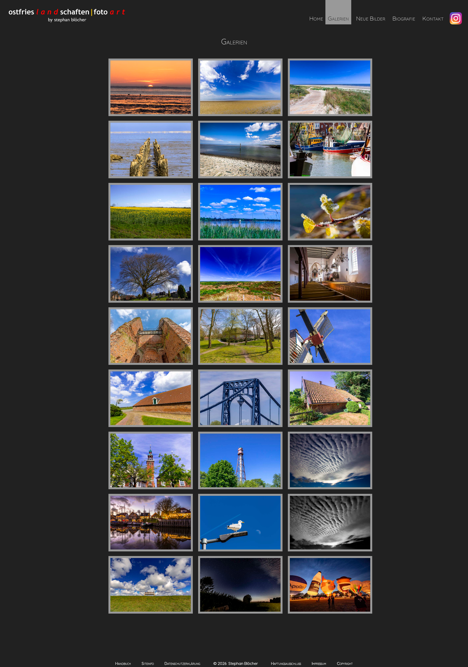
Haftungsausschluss (286, 663)
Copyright (345, 663)
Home (316, 18)
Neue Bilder (370, 18)
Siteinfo (148, 663)
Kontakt (433, 18)
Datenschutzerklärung (182, 663)
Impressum (319, 663)
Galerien (338, 18)
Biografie (403, 18)
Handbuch (123, 663)
